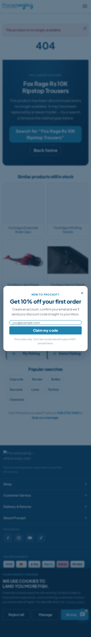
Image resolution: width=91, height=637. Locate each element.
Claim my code (45, 330)
